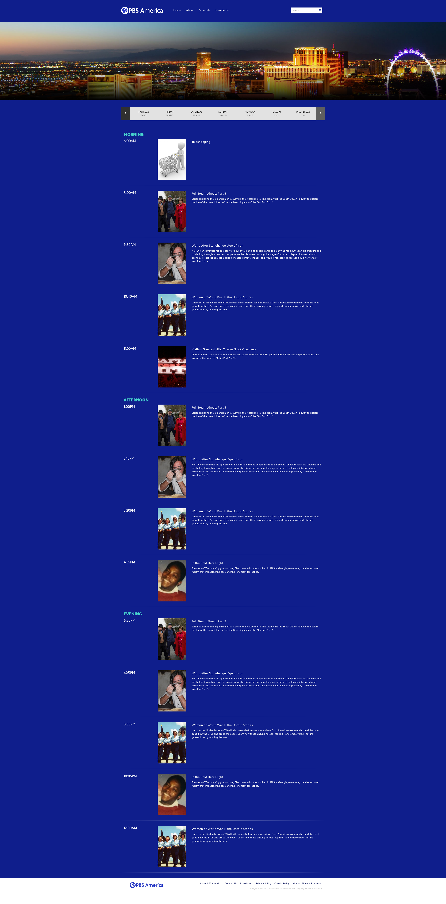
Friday (170, 113)
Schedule (204, 10)
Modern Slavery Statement (307, 884)
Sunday (223, 113)
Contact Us (231, 884)
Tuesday (276, 113)
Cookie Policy (281, 884)
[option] (143, 113)
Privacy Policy (263, 884)
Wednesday (303, 113)
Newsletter (222, 10)
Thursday (143, 113)
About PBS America (210, 884)
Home (177, 10)
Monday (250, 113)
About (190, 10)
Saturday (196, 113)
